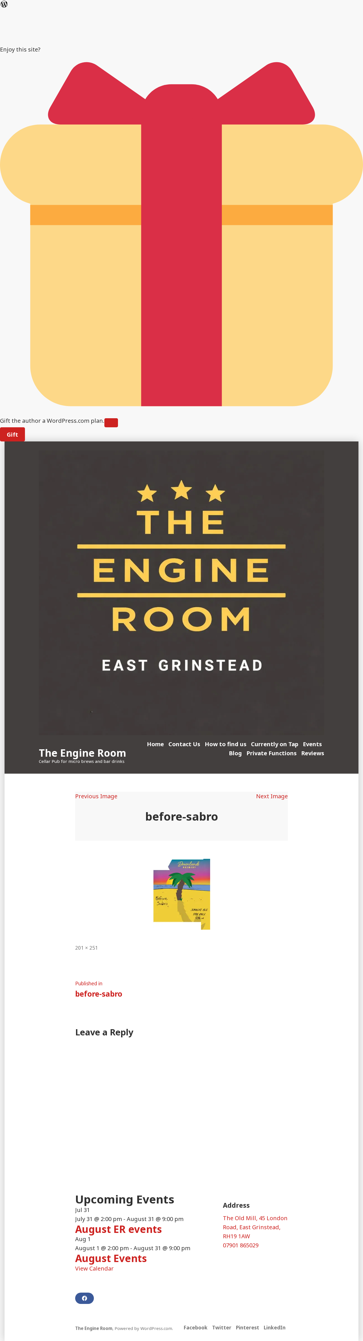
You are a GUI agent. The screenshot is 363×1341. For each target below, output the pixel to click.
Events (312, 744)
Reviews (312, 753)
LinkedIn (275, 1327)
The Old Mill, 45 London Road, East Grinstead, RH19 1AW (255, 1227)
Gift (12, 434)
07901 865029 (241, 1245)
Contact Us (184, 744)
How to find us (225, 744)
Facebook (195, 1327)
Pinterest (247, 1327)
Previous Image (96, 796)
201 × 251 (86, 947)
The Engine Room (82, 752)
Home (155, 744)
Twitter (221, 1327)
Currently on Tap (274, 744)
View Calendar (94, 1268)
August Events (111, 1258)
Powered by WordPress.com (143, 1328)
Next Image (272, 796)
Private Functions (271, 753)
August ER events (118, 1229)
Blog (235, 753)
